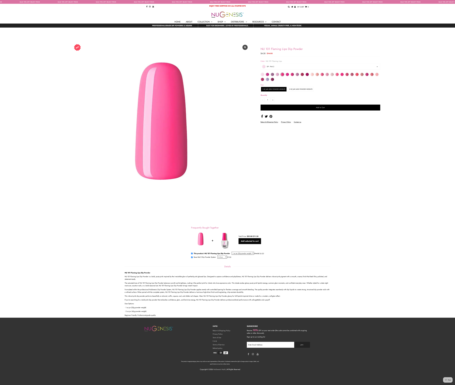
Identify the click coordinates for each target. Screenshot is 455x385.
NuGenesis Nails (219, 369)
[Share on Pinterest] (270, 117)
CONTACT (276, 21)
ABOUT (189, 21)
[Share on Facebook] (262, 117)
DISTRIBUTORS (238, 21)
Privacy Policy (286, 122)
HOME (177, 21)
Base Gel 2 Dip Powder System (205, 257)
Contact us (297, 122)
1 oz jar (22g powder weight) (273, 89)
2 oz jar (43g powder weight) (300, 89)
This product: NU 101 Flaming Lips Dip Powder (212, 253)
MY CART (303, 7)
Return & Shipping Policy (269, 122)
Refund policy (217, 348)
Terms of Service (218, 344)
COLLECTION (204, 21)
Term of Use (217, 337)
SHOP (220, 21)
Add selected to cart (250, 241)
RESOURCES (258, 21)
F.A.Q (215, 341)
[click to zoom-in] (245, 47)
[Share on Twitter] (266, 117)
